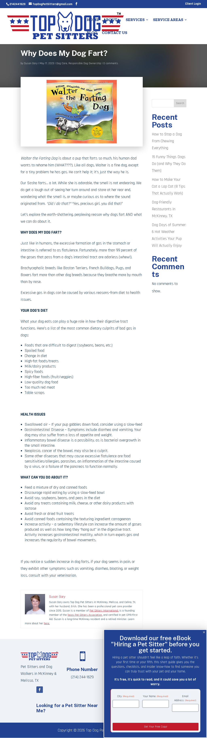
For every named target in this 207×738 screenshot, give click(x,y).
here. (47, 623)
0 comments (110, 63)
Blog (92, 33)
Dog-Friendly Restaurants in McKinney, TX (163, 209)
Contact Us (114, 33)
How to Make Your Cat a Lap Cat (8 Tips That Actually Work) (168, 186)
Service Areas (168, 20)
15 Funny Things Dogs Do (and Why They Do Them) (169, 163)
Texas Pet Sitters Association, (85, 615)
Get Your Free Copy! (155, 726)
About (110, 20)
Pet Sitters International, (104, 611)
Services (135, 20)
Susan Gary (30, 63)
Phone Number (82, 669)
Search (180, 103)
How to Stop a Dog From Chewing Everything (167, 141)
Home (93, 20)
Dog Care (61, 63)
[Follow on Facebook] (39, 689)
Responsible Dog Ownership (85, 63)
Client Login (193, 4)
